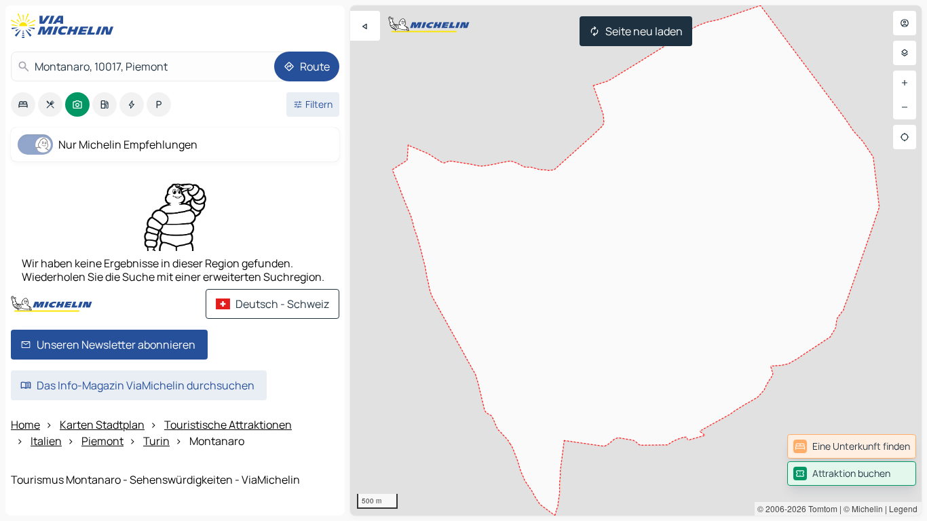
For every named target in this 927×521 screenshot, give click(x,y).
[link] (851, 446)
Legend (903, 508)
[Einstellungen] (904, 53)
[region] (636, 260)
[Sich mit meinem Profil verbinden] (904, 23)
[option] (23, 104)
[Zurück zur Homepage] (65, 26)
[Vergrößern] (904, 83)
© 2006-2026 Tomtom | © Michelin (820, 508)
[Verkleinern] (904, 107)
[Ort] (904, 137)
